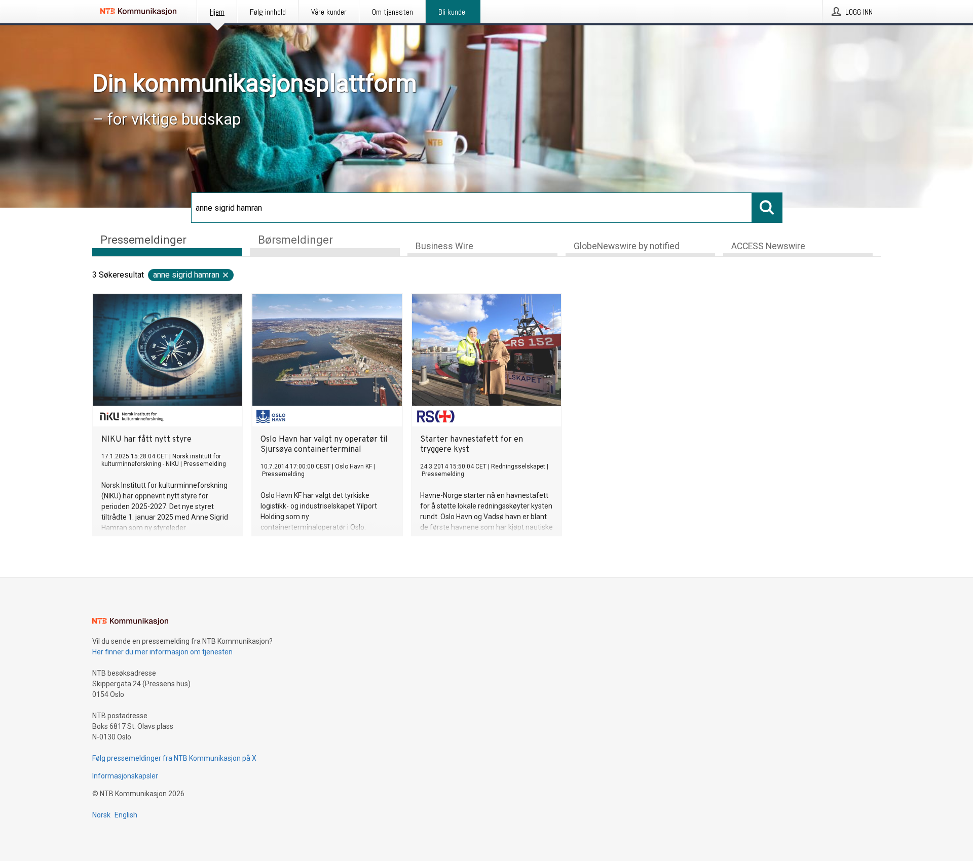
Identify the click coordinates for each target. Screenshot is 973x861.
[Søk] (767, 207)
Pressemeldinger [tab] (143, 239)
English (126, 815)
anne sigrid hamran (186, 275)
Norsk (101, 815)
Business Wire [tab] (444, 246)
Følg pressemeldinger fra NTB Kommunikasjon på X (174, 758)
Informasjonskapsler (125, 776)
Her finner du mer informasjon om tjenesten (162, 652)
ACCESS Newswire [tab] (768, 246)
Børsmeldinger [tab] (295, 239)
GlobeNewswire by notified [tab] (627, 246)
